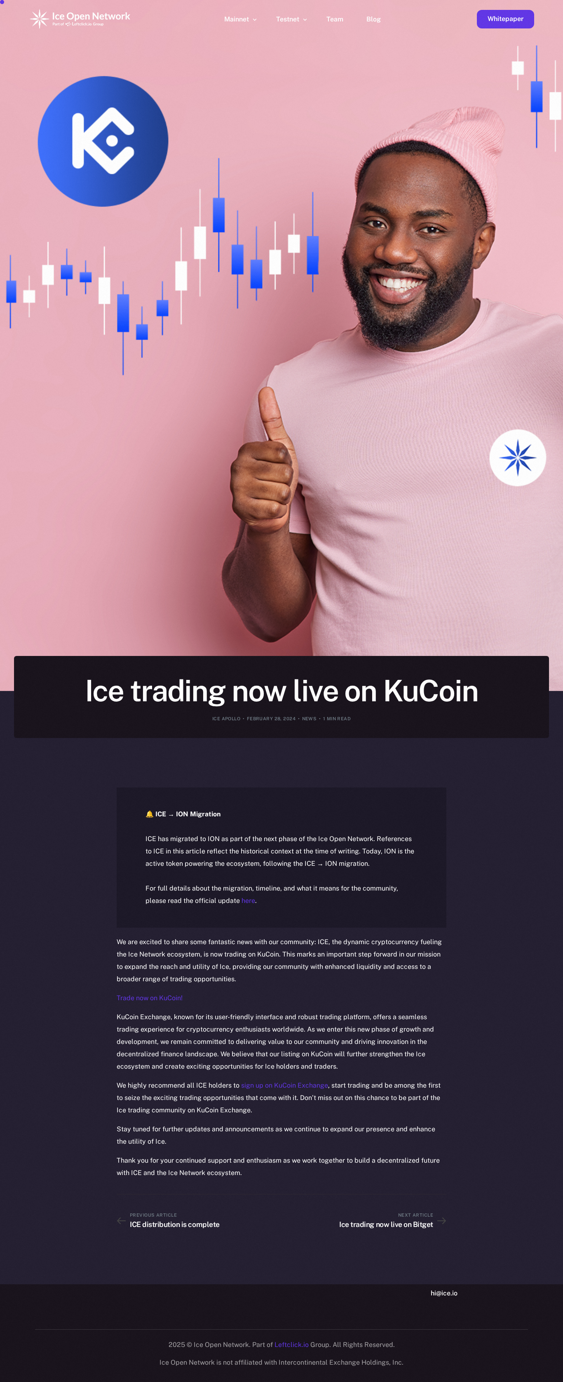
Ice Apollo (226, 718)
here (248, 901)
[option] (163, 1374)
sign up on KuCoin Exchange (284, 1085)
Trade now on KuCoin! (150, 998)
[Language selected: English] (353, 1374)
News (309, 718)
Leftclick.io (292, 1345)
